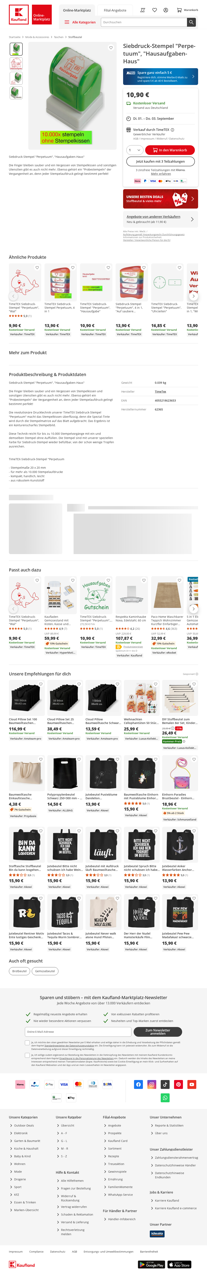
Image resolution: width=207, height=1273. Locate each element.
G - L (64, 1141)
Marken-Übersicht (26, 1210)
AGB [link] (74, 1251)
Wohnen (19, 1164)
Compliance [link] (36, 1251)
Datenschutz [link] (57, 1251)
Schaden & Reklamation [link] (77, 1214)
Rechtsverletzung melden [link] (72, 1232)
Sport (17, 1187)
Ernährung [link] (115, 1179)
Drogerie (20, 1179)
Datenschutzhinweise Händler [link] (175, 1165)
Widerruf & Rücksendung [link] (70, 1198)
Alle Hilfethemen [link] (72, 1181)
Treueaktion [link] (116, 1164)
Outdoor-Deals (24, 1125)
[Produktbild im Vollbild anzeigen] (72, 96)
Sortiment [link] (114, 1148)
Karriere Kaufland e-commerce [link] (176, 1208)
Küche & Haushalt (26, 1148)
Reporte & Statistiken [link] (169, 1125)
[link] (115, 10)
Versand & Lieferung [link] (75, 1222)
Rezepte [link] (113, 1156)
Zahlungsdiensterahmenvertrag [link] (176, 1158)
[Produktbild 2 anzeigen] (16, 63)
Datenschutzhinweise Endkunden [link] (169, 1175)
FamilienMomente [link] (120, 1187)
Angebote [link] (114, 1125)
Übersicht (67, 1125)
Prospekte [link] (114, 1133)
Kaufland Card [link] (118, 1141)
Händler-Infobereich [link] (122, 1219)
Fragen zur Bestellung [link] (76, 1188)
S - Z (64, 1156)
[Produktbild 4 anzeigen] (16, 92)
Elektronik (20, 1133)
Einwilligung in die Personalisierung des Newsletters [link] (86, 1058)
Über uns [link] (161, 1133)
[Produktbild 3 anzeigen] (16, 78)
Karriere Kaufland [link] (167, 1200)
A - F (64, 1133)
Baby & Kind (22, 1156)
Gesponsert (189, 674)
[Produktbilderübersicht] (16, 96)
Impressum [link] (16, 1251)
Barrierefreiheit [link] (149, 1251)
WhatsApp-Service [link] (120, 1195)
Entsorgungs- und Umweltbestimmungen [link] (108, 1251)
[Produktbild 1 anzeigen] (16, 49)
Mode (18, 1171)
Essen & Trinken (25, 1202)
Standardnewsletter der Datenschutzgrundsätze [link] (69, 1045)
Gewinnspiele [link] (117, 1171)
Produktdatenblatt (133, 646)
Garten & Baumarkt (27, 1141)
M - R (64, 1148)
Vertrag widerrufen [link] (74, 1207)
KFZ (16, 1195)
